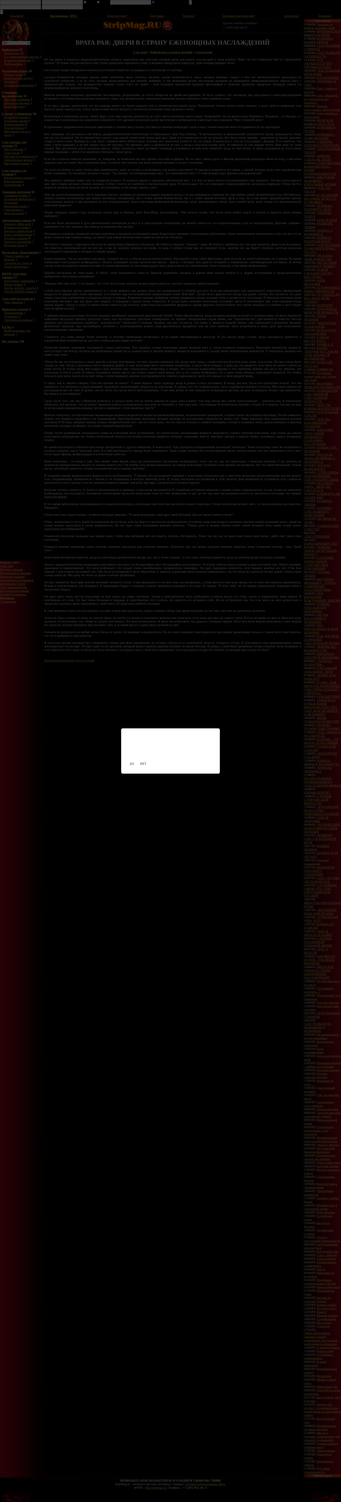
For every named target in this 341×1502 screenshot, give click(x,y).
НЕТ (143, 763)
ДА (132, 763)
